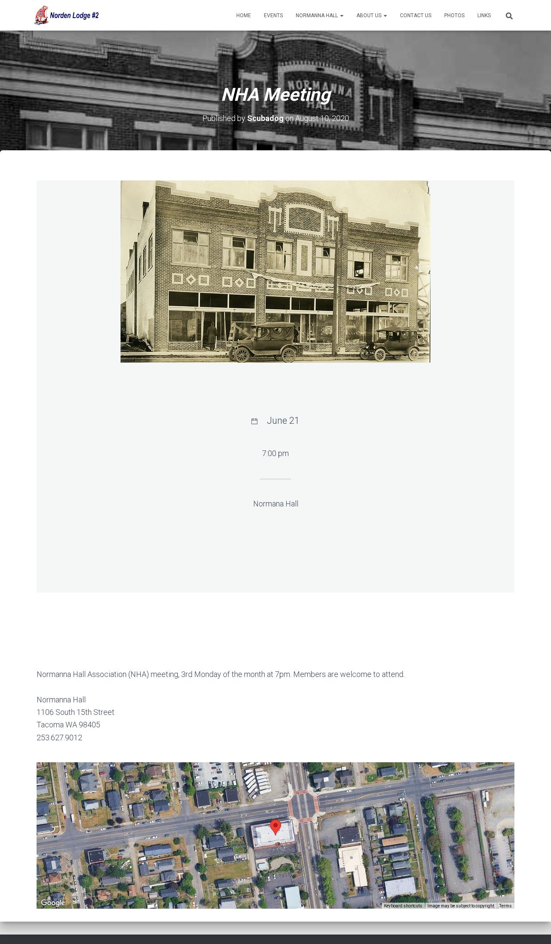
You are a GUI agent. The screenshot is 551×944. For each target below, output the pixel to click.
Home (243, 15)
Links (484, 15)
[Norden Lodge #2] (66, 15)
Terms (505, 906)
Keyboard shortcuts (403, 906)
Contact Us (415, 15)
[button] (341, 15)
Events (273, 15)
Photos (454, 15)
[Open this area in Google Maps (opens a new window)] (53, 903)
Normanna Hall (317, 15)
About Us (369, 15)
